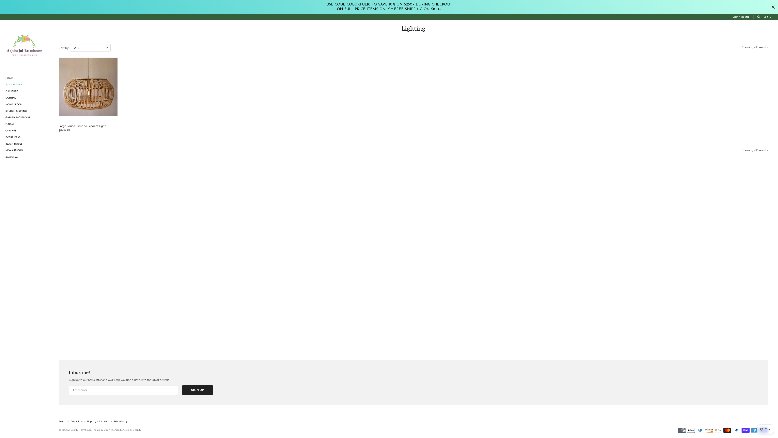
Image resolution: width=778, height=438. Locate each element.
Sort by (63, 48)
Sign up (197, 390)
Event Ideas (12, 137)
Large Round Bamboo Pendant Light (82, 126)
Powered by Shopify (130, 429)
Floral (9, 124)
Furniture (11, 91)
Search (62, 421)
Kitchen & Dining (16, 111)
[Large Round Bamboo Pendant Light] (88, 87)
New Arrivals (14, 150)
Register (745, 16)
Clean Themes (111, 429)
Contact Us (76, 421)
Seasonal (11, 157)
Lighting (10, 97)
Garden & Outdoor (17, 117)
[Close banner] (773, 7)
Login (735, 16)
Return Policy (120, 421)
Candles (10, 130)
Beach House (13, 143)
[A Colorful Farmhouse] (24, 45)
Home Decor (13, 104)
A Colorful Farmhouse (79, 429)
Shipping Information (98, 421)
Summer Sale (13, 84)
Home (9, 78)
